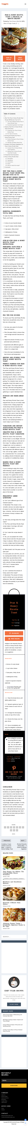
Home (2, 1108)
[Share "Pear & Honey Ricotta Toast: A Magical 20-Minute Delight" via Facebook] (5, 827)
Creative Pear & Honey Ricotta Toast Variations (15, 148)
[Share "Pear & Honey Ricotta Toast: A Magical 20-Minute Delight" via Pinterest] (17, 827)
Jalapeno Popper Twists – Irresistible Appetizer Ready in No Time (14, 925)
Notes (9, 163)
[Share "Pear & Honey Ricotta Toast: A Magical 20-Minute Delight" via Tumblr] (14, 827)
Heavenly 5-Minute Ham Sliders (11, 903)
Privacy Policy (4, 1096)
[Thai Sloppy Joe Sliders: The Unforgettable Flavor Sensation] (14, 862)
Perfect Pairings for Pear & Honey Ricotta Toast (15, 140)
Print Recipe (20, 58)
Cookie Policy (4, 1101)
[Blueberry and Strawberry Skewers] (14, 879)
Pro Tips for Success (12, 133)
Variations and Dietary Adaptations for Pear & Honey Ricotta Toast (14, 145)
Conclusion (7, 167)
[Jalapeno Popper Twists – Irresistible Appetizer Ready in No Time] (14, 914)
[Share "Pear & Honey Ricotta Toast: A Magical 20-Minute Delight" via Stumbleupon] (11, 830)
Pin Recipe (15, 633)
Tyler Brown (12, 21)
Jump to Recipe (8, 58)
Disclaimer (3, 1099)
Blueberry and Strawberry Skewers (12, 882)
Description (10, 158)
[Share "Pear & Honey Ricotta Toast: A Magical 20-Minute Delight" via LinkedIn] (20, 827)
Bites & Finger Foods (9, 23)
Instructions (10, 161)
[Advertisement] (14, 958)
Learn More (14, 1004)
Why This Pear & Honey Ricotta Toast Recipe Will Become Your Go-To (14, 118)
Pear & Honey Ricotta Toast (11, 156)
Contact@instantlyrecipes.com (8, 1117)
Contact (3, 1109)
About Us (3, 1094)
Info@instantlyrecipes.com (7, 1115)
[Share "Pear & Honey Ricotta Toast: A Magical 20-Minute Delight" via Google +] (11, 827)
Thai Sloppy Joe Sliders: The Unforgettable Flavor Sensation (13, 873)
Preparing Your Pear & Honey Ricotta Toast (15, 131)
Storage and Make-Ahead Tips (15, 142)
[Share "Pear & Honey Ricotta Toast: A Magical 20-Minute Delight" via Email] (14, 830)
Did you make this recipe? (14, 165)
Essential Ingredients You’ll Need (15, 125)
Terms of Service (5, 1098)
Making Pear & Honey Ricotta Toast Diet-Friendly (14, 152)
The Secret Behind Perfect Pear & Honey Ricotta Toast (16, 122)
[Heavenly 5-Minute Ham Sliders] (14, 894)
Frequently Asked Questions (12, 154)
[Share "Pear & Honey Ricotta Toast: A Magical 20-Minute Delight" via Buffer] (23, 827)
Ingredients (10, 160)
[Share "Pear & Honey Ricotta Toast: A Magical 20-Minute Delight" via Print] (17, 830)
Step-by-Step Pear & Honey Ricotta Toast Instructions (13, 127)
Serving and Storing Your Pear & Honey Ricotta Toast (13, 136)
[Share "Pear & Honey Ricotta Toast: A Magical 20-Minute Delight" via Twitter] (8, 827)
